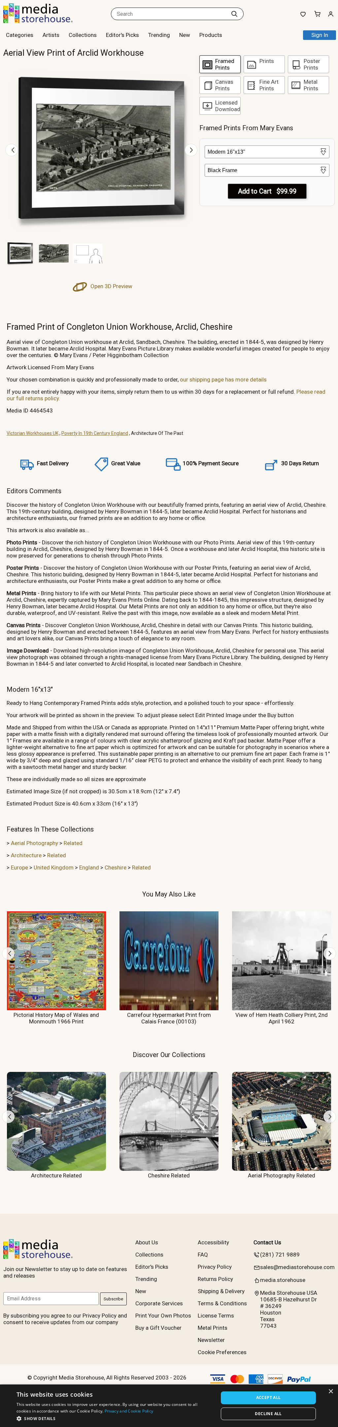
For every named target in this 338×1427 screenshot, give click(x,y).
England (89, 867)
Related (73, 843)
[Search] (234, 14)
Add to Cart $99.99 (267, 191)
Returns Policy (215, 1279)
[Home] (44, 21)
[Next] (191, 150)
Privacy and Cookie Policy (129, 1411)
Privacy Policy (215, 1266)
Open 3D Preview (110, 286)
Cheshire (115, 867)
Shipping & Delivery (221, 1291)
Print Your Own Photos (163, 1315)
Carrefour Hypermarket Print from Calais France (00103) (169, 1018)
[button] (115, 1418)
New (184, 35)
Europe (19, 867)
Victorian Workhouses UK (32, 433)
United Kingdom (54, 867)
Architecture (26, 855)
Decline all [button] (268, 1413)
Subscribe (113, 1298)
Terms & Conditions (222, 1303)
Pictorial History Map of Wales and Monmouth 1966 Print (56, 1018)
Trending (159, 35)
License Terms (216, 1315)
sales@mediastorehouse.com (297, 1267)
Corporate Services (159, 1303)
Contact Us (267, 1242)
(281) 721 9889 (280, 1254)
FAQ (203, 1254)
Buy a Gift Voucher (158, 1327)
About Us (146, 1242)
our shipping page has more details (223, 379)
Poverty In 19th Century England (94, 433)
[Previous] (11, 150)
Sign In (319, 35)
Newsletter (211, 1340)
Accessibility (213, 1242)
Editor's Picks (122, 35)
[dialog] (169, 1405)
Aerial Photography (34, 843)
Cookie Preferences (222, 1352)
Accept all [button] (268, 1397)
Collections (83, 35)
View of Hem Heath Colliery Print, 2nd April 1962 (281, 1018)
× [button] (330, 1391)
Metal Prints (212, 1327)
